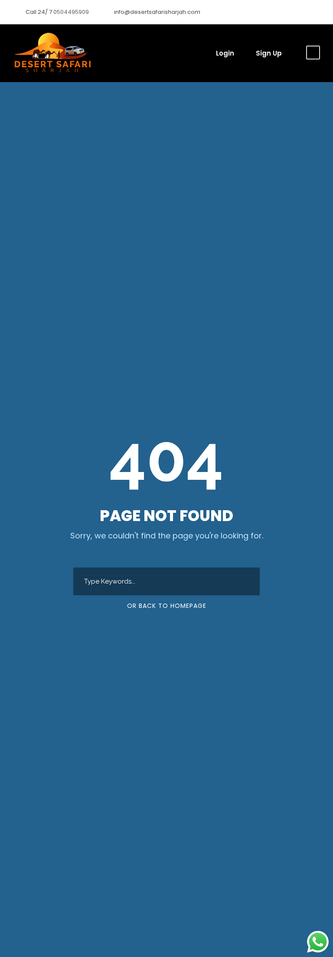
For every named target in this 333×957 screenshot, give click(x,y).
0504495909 (71, 12)
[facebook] (302, 12)
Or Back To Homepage (166, 605)
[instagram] (316, 12)
